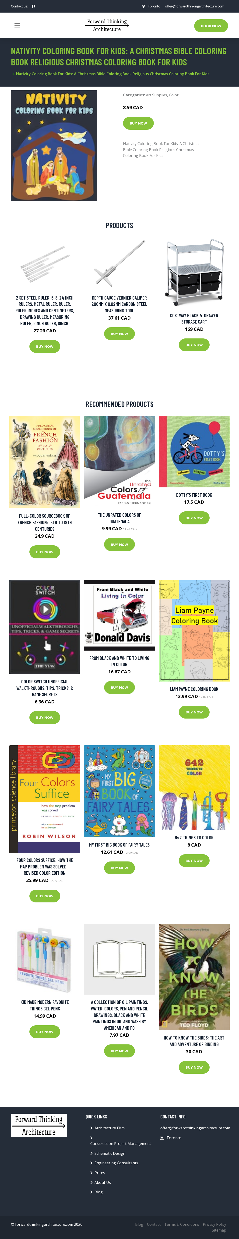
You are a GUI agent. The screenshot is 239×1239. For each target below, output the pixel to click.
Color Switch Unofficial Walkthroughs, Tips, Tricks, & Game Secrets (44, 688)
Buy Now (138, 123)
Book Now (211, 26)
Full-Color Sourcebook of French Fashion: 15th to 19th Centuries (45, 522)
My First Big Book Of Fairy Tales (119, 844)
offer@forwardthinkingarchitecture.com (194, 6)
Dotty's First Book (194, 495)
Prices (100, 1172)
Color (174, 95)
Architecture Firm (110, 1128)
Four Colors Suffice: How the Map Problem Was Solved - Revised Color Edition (45, 866)
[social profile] (33, 6)
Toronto (154, 6)
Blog (99, 1192)
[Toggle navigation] (17, 25)
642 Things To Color (194, 837)
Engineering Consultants (116, 1162)
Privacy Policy (214, 1224)
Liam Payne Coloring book (194, 689)
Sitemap (219, 1230)
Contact (154, 1224)
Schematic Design (110, 1153)
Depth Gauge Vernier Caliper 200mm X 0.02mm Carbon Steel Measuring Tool (119, 304)
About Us (103, 1182)
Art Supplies (156, 95)
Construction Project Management (120, 1143)
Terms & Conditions (181, 1224)
